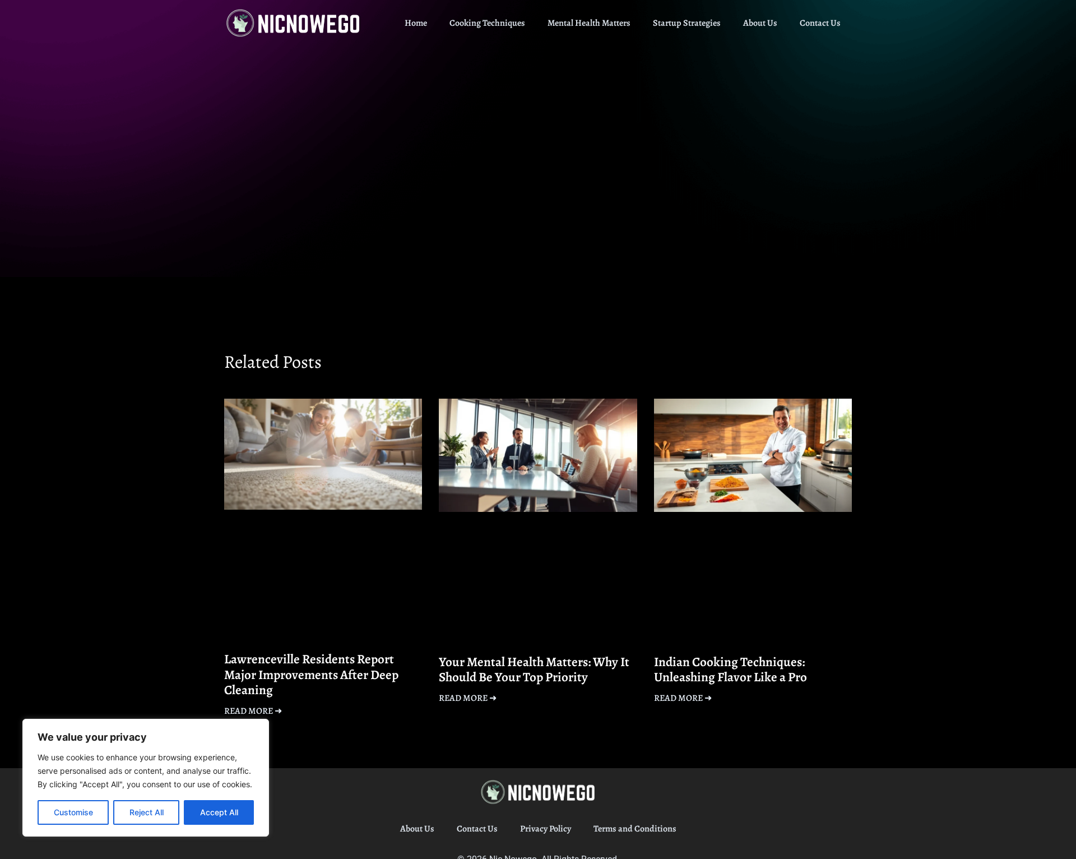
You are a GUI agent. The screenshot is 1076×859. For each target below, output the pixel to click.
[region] (145, 778)
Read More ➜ (253, 711)
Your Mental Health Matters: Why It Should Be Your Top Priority (534, 669)
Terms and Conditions (634, 829)
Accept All (219, 812)
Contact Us (820, 23)
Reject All (146, 812)
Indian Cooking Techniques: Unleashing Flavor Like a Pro (730, 669)
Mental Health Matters (589, 23)
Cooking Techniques (487, 23)
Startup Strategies (687, 23)
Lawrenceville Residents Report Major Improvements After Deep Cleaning (311, 674)
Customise (73, 812)
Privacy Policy (545, 829)
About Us (760, 23)
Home (416, 23)
